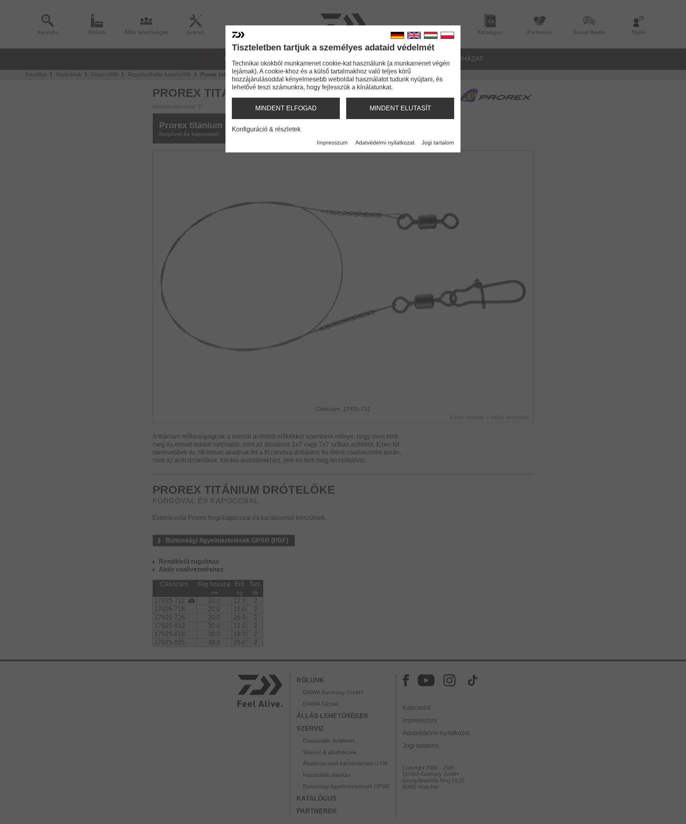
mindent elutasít (400, 108)
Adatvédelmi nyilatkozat (384, 142)
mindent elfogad (286, 108)
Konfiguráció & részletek (266, 129)
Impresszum (332, 142)
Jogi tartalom (438, 142)
